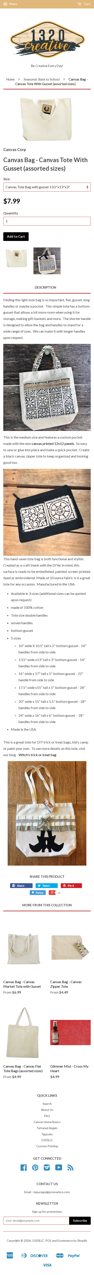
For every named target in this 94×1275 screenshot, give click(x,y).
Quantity (10, 213)
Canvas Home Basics (47, 1122)
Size (6, 179)
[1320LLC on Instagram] (47, 1169)
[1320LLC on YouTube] (58, 1169)
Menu (13, 4)
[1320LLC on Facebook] (23, 1169)
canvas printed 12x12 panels (53, 443)
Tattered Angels (47, 1128)
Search (47, 1103)
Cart (87, 4)
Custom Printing (47, 1146)
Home (10, 79)
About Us (47, 1110)
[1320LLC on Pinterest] (35, 1169)
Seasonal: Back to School (42, 79)
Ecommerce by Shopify (72, 1240)
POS (48, 1240)
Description (45, 287)
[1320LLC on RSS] (70, 1169)
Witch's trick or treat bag (37, 755)
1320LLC (47, 1140)
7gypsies (47, 1134)
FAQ (47, 1116)
